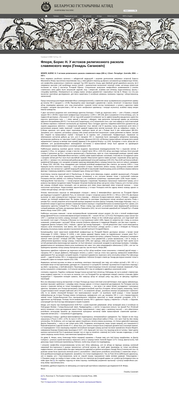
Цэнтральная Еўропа (93, 382)
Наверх (44, 379)
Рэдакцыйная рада (70, 16)
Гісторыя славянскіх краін (67, 382)
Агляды (99, 16)
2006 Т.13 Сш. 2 (54, 57)
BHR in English (127, 16)
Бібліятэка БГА (112, 16)
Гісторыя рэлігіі (50, 382)
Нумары (56, 16)
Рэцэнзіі (81, 382)
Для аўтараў (87, 16)
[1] (54, 360)
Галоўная (44, 57)
